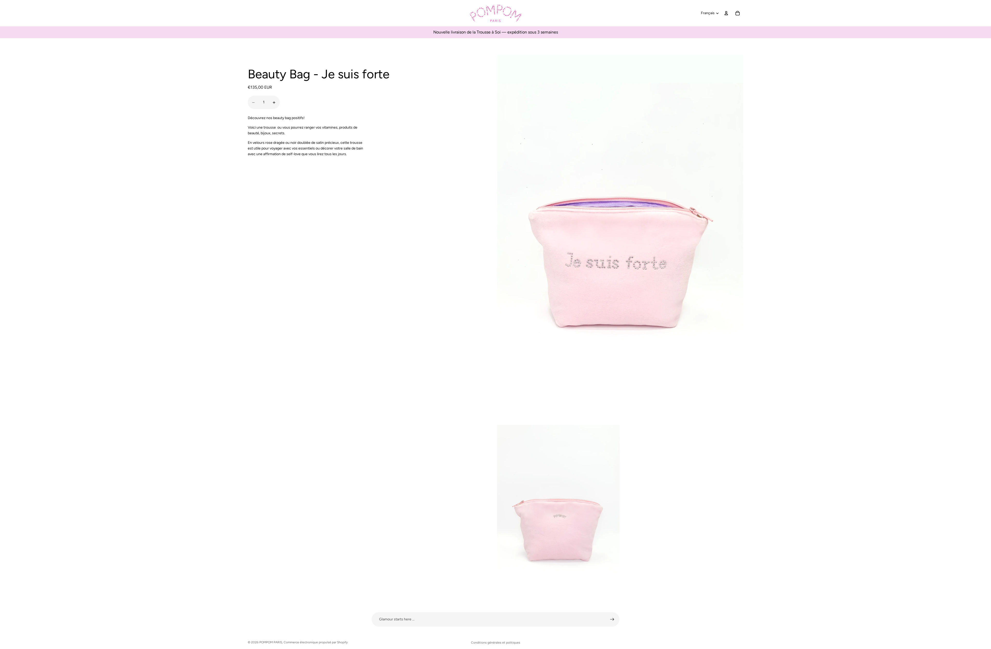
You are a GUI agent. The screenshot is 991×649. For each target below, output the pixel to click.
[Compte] (726, 13)
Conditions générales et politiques (495, 642)
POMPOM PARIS (270, 642)
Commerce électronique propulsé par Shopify (316, 642)
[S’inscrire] (612, 619)
